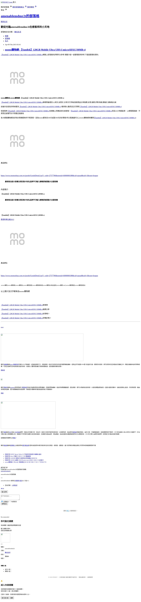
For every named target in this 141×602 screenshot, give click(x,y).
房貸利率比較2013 (7, 219)
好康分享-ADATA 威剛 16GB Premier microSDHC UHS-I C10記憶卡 (24, 460)
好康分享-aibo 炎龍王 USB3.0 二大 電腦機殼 (18, 456)
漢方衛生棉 (25, 445)
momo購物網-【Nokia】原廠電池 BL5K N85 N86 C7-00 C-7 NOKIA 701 (25, 462)
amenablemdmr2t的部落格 (20, 16)
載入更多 (4, 492)
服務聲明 (90, 577)
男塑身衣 (24, 387)
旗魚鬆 (75, 432)
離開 (11, 598)
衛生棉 (6, 445)
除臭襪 (6, 364)
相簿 (6, 36)
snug (2, 327)
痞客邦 (17, 480)
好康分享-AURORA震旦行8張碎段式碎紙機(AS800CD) (21, 458)
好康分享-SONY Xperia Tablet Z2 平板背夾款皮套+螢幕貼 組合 (23, 454)
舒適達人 (13, 445)
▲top (2, 488)
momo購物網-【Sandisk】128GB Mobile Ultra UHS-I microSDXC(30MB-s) (45, 49)
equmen (12, 387)
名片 (6, 41)
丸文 (10, 432)
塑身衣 (3, 370)
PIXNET (55, 577)
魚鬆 (2, 393)
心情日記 (14, 485)
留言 (21, 480)
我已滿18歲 (5, 598)
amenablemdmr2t (6, 471)
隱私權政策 (82, 577)
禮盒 (14, 438)
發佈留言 (4, 504)
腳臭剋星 (16, 364)
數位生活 (17, 32)
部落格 (7, 38)
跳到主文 (4, 22)
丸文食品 (17, 432)
